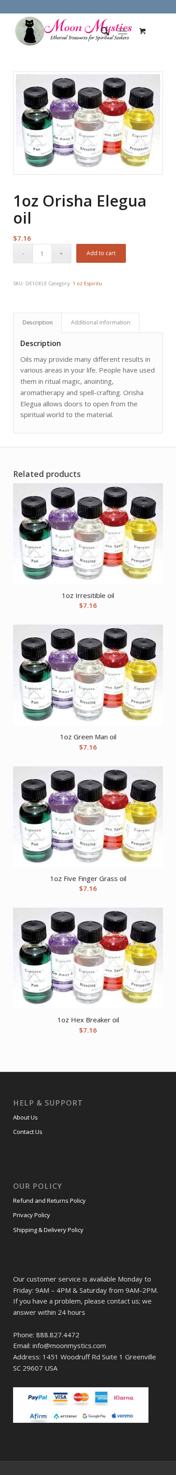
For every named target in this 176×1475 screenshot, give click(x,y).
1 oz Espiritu (87, 283)
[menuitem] (100, 31)
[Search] (100, 31)
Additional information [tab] (100, 322)
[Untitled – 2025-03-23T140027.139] (73, 31)
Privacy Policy (31, 1215)
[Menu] (122, 31)
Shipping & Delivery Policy (48, 1230)
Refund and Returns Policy (49, 1200)
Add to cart (101, 253)
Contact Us (27, 1132)
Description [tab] (38, 322)
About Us (25, 1117)
